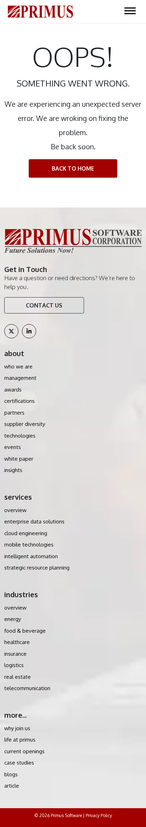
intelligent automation (31, 556)
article (11, 785)
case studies (19, 762)
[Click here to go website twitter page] (11, 331)
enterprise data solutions (34, 521)
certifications (19, 401)
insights (13, 470)
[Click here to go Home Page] (40, 11)
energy (12, 619)
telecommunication (27, 688)
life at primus (19, 739)
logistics (14, 665)
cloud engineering (25, 533)
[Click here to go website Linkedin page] (29, 331)
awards (13, 389)
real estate (17, 676)
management (20, 377)
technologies (19, 435)
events (12, 447)
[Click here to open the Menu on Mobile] (130, 11)
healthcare (17, 642)
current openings (24, 751)
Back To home (73, 168)
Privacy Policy (99, 815)
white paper (18, 458)
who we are (18, 366)
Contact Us (44, 305)
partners (14, 412)
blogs (11, 774)
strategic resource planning (36, 567)
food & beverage (25, 630)
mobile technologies (29, 544)
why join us (17, 728)
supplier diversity (24, 424)
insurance (15, 653)
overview (15, 510)
